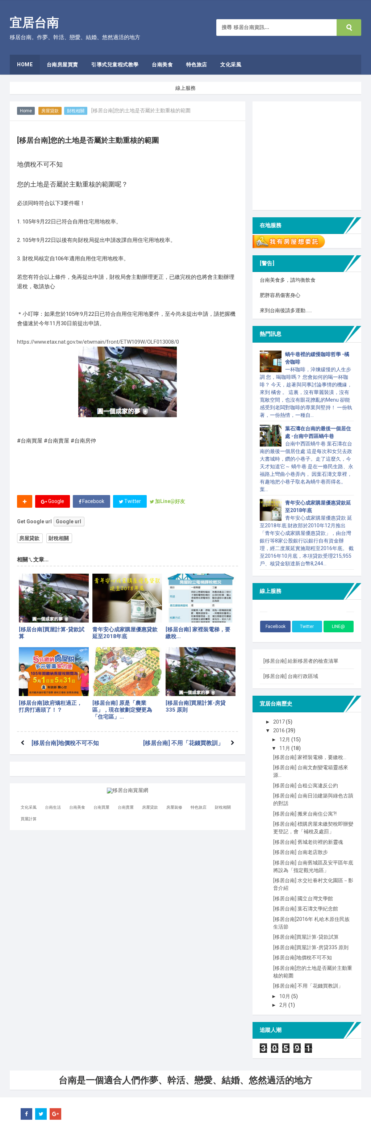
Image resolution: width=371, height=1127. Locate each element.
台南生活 (53, 807)
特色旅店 (199, 807)
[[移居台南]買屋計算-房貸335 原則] (200, 671)
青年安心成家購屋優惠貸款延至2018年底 (125, 633)
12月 (285, 739)
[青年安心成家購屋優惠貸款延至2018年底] (127, 598)
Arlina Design (80, 1114)
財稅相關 (75, 110)
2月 (283, 1005)
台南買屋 (101, 807)
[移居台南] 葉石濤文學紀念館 (305, 909)
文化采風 (29, 807)
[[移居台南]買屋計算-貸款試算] (54, 598)
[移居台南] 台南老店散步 (300, 852)
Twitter (132, 501)
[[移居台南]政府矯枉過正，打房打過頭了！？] (54, 671)
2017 (279, 722)
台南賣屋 (126, 807)
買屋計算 (29, 819)
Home (26, 110)
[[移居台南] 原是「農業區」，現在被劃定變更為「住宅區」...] (127, 671)
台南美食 (77, 807)
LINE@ (338, 626)
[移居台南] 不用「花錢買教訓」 (183, 743)
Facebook (92, 501)
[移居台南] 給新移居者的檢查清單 (300, 661)
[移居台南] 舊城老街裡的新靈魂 (308, 842)
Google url (68, 521)
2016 (279, 730)
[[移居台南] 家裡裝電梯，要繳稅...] (200, 598)
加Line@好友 (169, 501)
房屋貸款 (50, 110)
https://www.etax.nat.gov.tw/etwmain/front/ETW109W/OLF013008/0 (98, 342)
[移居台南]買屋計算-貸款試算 (51, 633)
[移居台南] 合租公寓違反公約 (305, 785)
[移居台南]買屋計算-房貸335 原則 (196, 706)
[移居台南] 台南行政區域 (290, 676)
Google (55, 501)
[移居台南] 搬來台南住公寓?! (305, 814)
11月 (285, 748)
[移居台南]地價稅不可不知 (65, 743)
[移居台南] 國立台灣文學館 (303, 898)
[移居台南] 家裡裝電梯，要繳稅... (198, 633)
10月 (285, 996)
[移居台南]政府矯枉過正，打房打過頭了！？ (50, 706)
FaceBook (275, 626)
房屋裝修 (174, 807)
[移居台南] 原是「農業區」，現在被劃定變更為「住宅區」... (122, 710)
